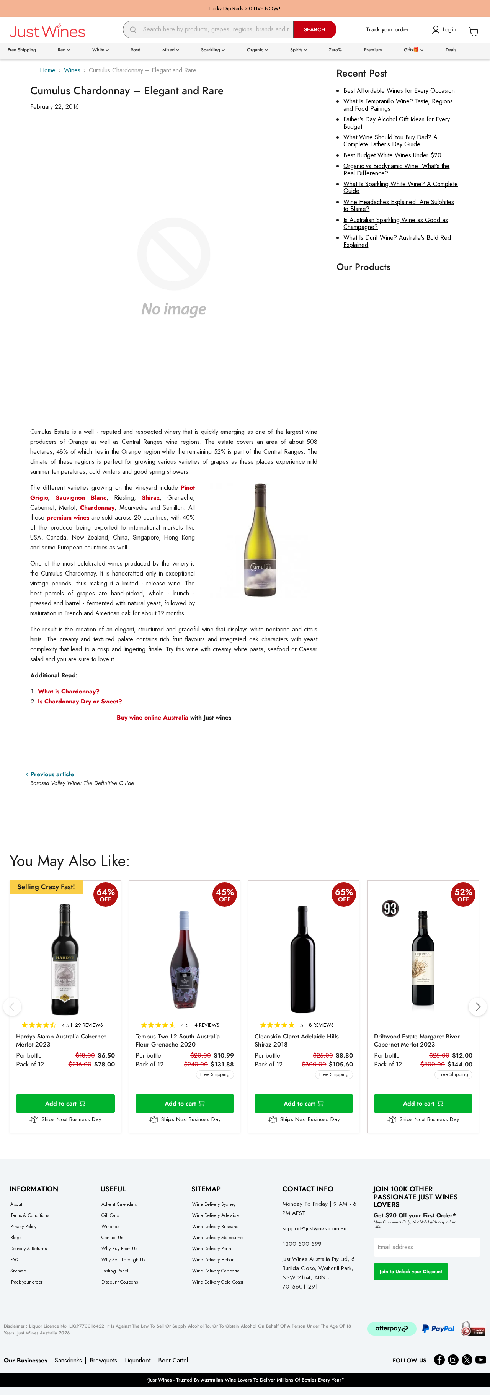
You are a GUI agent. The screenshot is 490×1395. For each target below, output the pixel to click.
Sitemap (18, 1270)
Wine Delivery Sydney (213, 1204)
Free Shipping (22, 49)
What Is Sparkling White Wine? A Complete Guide (400, 187)
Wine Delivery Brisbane (215, 1226)
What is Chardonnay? (69, 691)
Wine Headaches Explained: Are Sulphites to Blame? (398, 205)
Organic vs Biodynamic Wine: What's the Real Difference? (396, 169)
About (16, 1204)
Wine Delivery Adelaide (215, 1215)
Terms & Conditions (29, 1215)
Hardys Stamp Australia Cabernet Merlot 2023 (61, 1040)
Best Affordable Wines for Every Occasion (399, 90)
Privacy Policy (23, 1226)
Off (105, 899)
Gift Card (110, 1215)
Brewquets (103, 1360)
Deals (451, 49)
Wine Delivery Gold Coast (217, 1282)
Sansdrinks (68, 1360)
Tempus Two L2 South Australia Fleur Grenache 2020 (178, 1040)
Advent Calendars (119, 1204)
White (99, 49)
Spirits (297, 49)
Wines (72, 70)
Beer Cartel (173, 1360)
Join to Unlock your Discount (411, 1271)
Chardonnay (97, 507)
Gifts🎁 (412, 49)
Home (48, 70)
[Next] (478, 1007)
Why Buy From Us (119, 1248)
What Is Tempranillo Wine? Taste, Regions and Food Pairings (398, 105)
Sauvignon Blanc (81, 497)
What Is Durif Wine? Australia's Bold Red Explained (397, 241)
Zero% (335, 49)
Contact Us (112, 1237)
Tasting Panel (114, 1270)
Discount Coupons (119, 1282)
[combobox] (208, 29)
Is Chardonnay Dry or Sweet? (80, 701)
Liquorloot (137, 1360)
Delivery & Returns (28, 1248)
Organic (256, 49)
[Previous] (12, 1007)
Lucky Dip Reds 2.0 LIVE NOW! (245, 8)
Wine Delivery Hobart (213, 1259)
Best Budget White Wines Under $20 (392, 155)
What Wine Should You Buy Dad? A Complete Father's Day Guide (390, 141)
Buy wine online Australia (152, 717)
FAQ (14, 1259)
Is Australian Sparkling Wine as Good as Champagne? (395, 223)
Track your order (26, 1282)
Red (62, 49)
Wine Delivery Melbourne (217, 1237)
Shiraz (151, 497)
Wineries (110, 1226)
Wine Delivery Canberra (216, 1270)
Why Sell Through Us (123, 1259)
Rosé (135, 49)
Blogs (15, 1237)
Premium (373, 49)
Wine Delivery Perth (211, 1248)
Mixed (169, 49)
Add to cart (61, 1103)
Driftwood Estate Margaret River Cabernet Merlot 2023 (417, 1040)
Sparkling (211, 49)
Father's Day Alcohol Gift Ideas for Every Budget (396, 123)
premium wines (68, 517)
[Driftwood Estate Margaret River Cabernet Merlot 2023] (423, 959)
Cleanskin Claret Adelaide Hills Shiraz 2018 (297, 1040)
